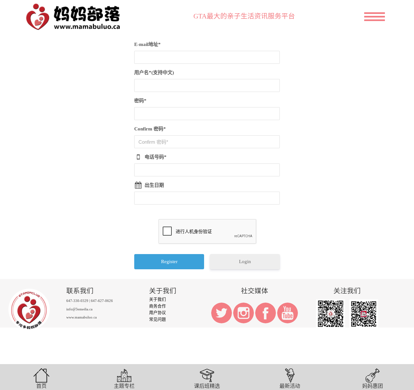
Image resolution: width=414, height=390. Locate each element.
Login (245, 261)
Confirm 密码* (150, 128)
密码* (140, 100)
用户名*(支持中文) (154, 72)
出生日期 (154, 185)
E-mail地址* (147, 44)
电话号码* (156, 157)
